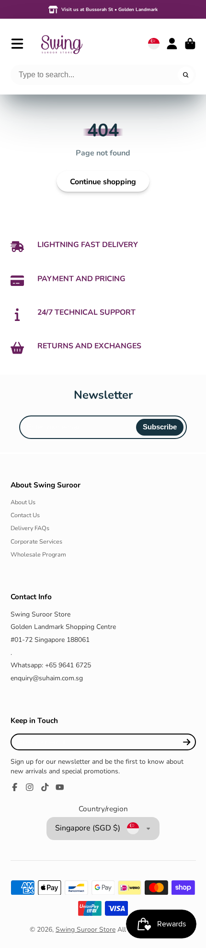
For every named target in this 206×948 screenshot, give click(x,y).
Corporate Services (36, 541)
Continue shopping (103, 182)
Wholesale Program (38, 554)
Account (172, 43)
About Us (23, 502)
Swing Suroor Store (85, 929)
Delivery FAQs (30, 528)
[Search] (186, 75)
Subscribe (160, 427)
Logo (61, 43)
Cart (190, 43)
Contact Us (25, 515)
